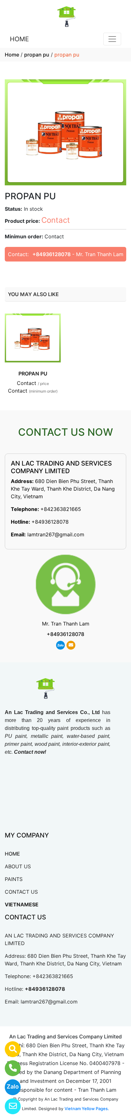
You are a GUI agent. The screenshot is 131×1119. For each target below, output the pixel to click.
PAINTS (14, 879)
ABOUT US (18, 866)
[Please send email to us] (8, 1106)
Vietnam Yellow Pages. (87, 1108)
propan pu (36, 54)
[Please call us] (8, 1068)
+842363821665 (60, 509)
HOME (19, 39)
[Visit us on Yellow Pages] (8, 1049)
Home (12, 54)
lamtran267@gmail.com (55, 534)
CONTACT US (21, 892)
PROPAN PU (32, 373)
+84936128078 (51, 254)
